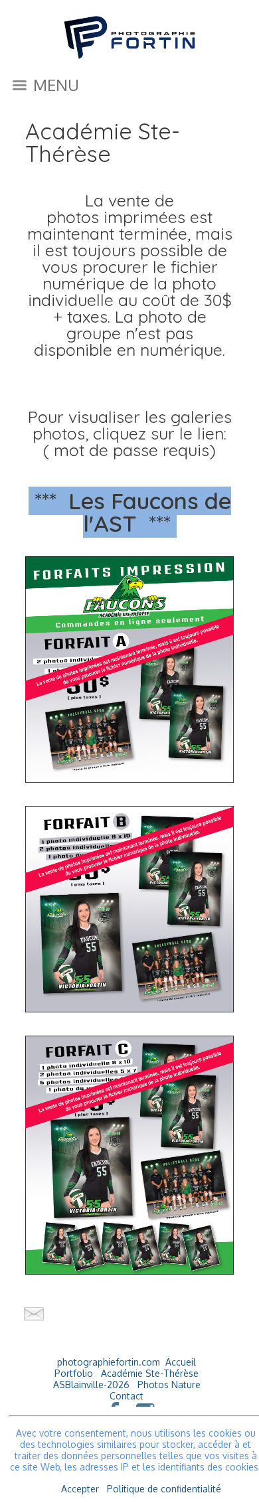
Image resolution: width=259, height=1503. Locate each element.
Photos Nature (169, 1384)
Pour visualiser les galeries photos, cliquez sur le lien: (130, 424)
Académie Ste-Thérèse (150, 1373)
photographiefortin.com (108, 1362)
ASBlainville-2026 (91, 1384)
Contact (126, 1395)
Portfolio (73, 1373)
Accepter (80, 1488)
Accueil (180, 1362)
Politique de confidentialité (164, 1488)
